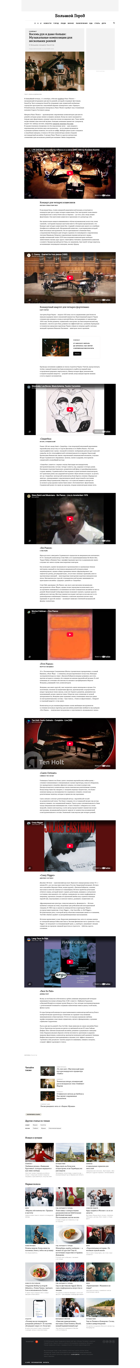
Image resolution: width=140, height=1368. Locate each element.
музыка (35, 1125)
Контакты (46, 1362)
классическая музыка (55, 1128)
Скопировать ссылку (33, 1114)
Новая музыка (30, 1245)
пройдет (61, 99)
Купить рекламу (100, 71)
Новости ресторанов (32, 1283)
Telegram (111, 1341)
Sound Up (43, 1125)
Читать (77, 354)
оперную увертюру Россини (63, 124)
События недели (92, 1208)
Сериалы (89, 1163)
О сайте (27, 1362)
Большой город (29, 1342)
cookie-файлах (75, 1354)
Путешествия (60, 1163)
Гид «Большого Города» (64, 1208)
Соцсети (28, 1319)
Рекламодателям (36, 1362)
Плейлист (35, 1128)
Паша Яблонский (35, 49)
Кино (27, 1208)
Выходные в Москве (63, 1319)
